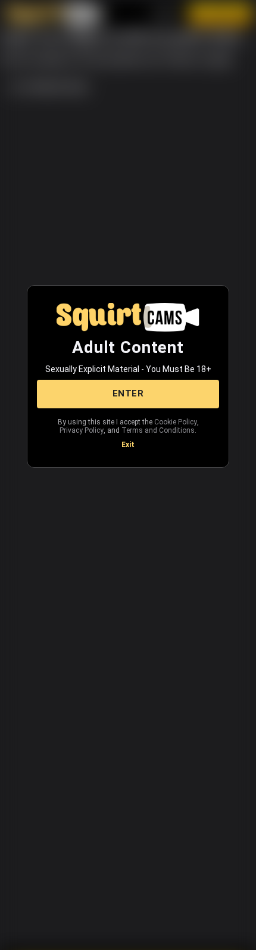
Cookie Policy (175, 422)
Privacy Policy (82, 430)
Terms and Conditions (158, 430)
